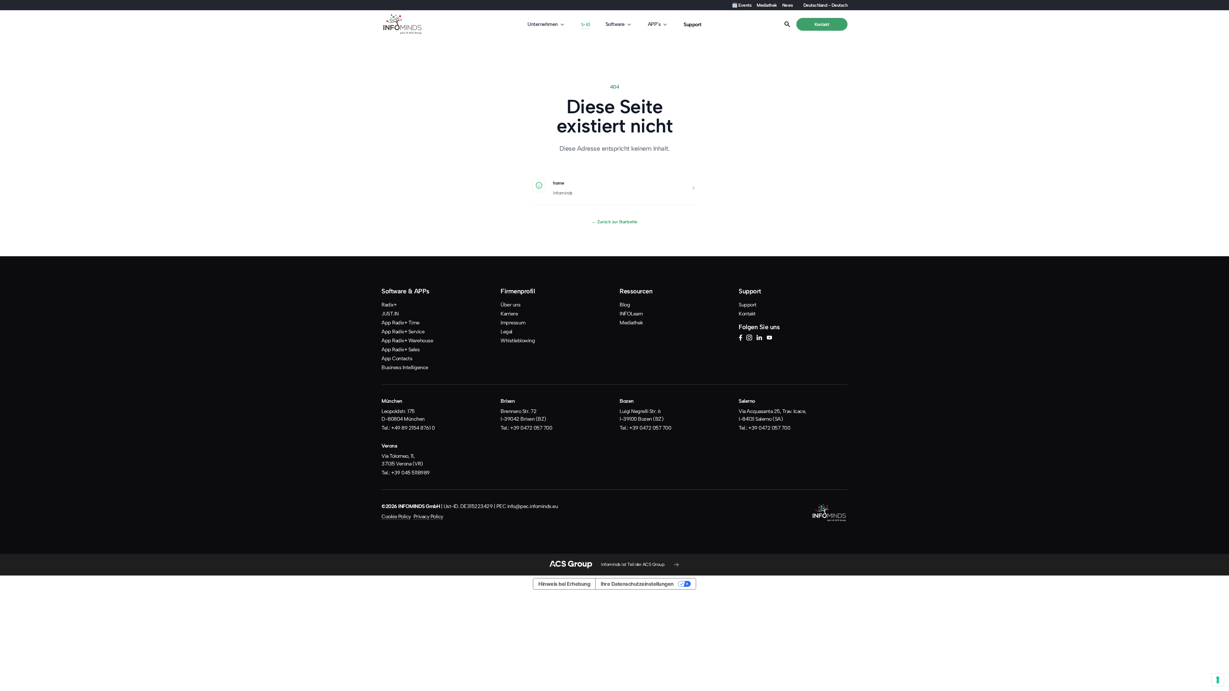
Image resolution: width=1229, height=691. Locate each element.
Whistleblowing (518, 341)
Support (693, 24)
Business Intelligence (405, 367)
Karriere (509, 314)
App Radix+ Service (403, 332)
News (787, 5)
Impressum (513, 323)
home (558, 183)
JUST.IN (390, 314)
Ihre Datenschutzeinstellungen (637, 584)
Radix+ (389, 305)
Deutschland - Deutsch (825, 5)
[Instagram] (749, 338)
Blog (625, 305)
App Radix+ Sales (401, 349)
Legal (506, 332)
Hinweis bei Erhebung (564, 584)
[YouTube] (769, 338)
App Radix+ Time (401, 323)
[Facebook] (740, 338)
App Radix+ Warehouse (407, 341)
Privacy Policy (428, 516)
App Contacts (397, 358)
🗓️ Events (741, 5)
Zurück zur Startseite (614, 222)
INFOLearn (631, 314)
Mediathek (767, 5)
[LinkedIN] (759, 338)
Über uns (510, 305)
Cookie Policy (396, 516)
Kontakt (747, 314)
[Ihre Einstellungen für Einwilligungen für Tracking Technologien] (1218, 680)
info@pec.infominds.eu (532, 506)
